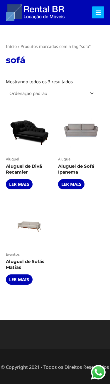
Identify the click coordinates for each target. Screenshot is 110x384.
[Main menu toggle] (98, 12)
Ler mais (19, 184)
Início (11, 46)
